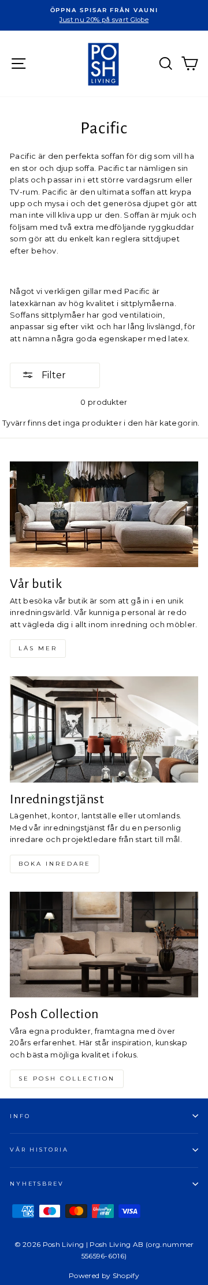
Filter (52, 375)
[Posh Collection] (104, 944)
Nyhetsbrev (37, 1183)
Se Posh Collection (66, 1078)
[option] (104, 15)
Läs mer (37, 648)
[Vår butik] (104, 514)
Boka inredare (54, 863)
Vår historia (39, 1149)
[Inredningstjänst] (104, 729)
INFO (20, 1116)
